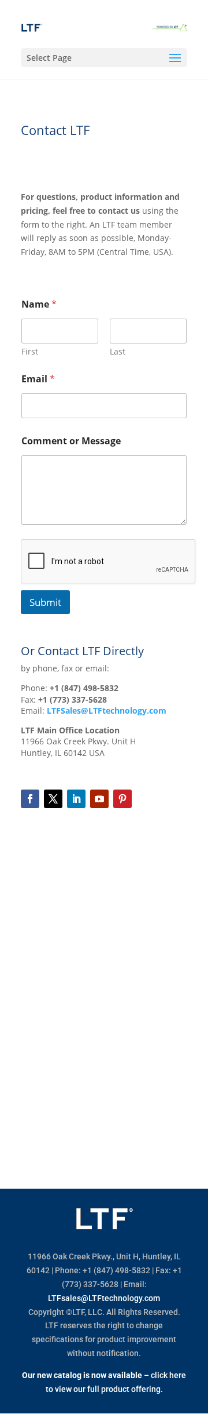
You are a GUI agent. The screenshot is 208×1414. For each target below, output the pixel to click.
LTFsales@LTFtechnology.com (104, 1298)
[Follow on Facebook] (30, 799)
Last (117, 351)
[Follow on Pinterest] (122, 799)
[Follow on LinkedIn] (76, 799)
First (29, 351)
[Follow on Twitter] (53, 799)
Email (38, 379)
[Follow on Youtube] (99, 799)
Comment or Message (71, 441)
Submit (45, 602)
